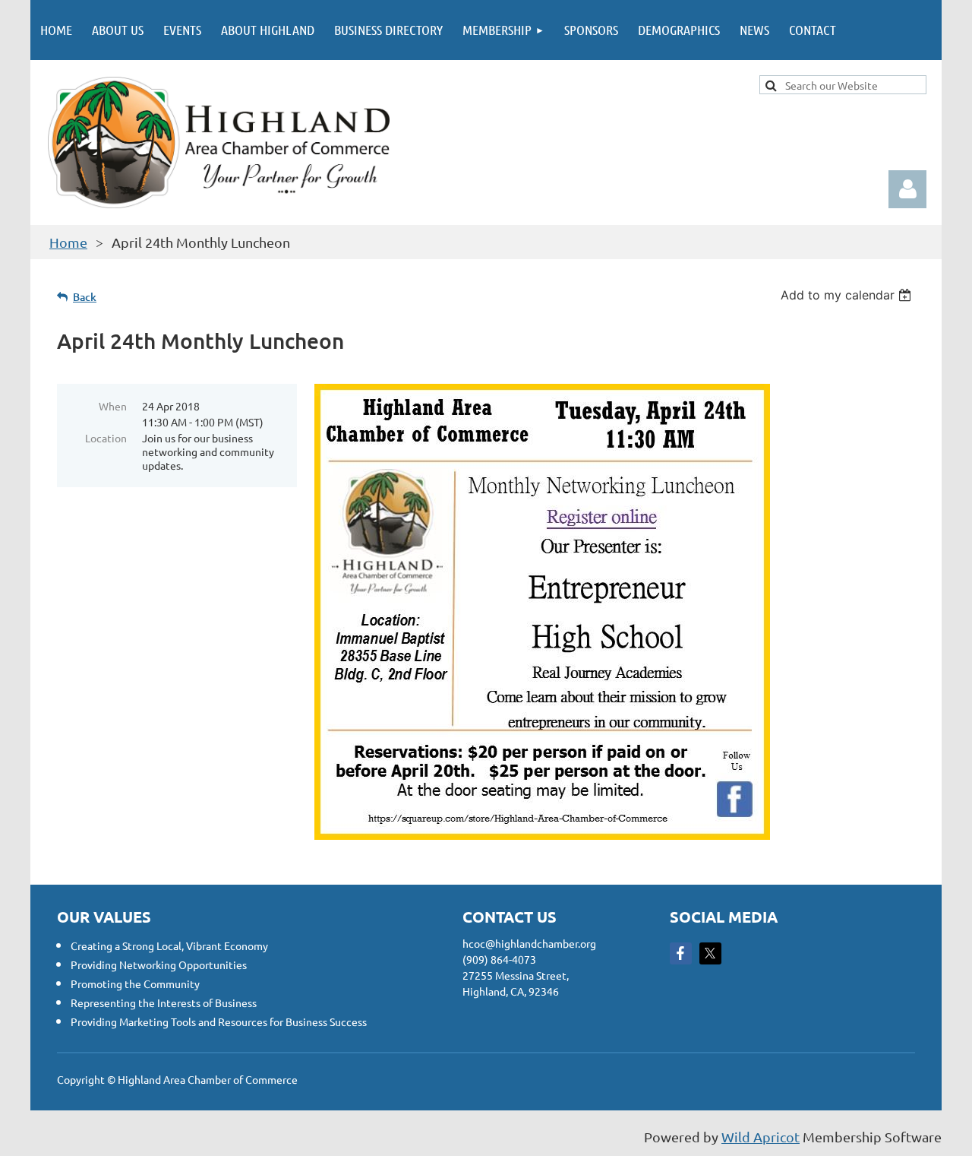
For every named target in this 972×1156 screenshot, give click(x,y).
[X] (710, 953)
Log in (907, 189)
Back (84, 297)
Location (106, 438)
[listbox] (848, 295)
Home (68, 242)
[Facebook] (681, 953)
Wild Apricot (760, 1137)
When (113, 406)
